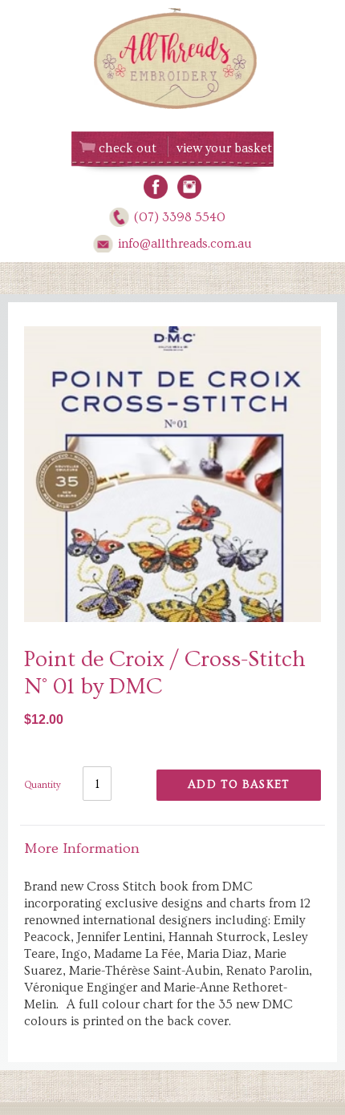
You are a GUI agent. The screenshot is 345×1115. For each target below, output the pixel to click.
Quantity (42, 785)
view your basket (224, 148)
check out (127, 148)
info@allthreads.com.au (185, 243)
